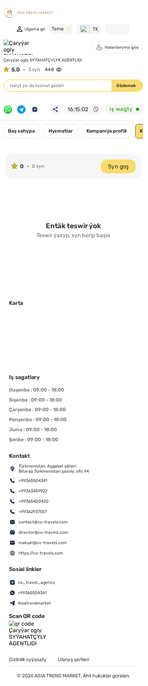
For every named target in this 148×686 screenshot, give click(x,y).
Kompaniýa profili (106, 131)
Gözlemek (126, 85)
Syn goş (118, 166)
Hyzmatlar (61, 131)
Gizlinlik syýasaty (27, 660)
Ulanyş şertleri (73, 660)
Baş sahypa (21, 131)
